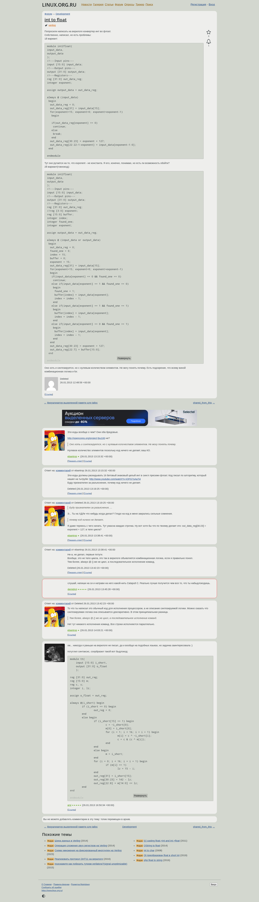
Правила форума (61, 884)
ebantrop (72, 456)
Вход (212, 4)
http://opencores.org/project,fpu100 (86, 438)
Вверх (214, 884)
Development (63, 14)
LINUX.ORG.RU (59, 4)
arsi (69, 805)
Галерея (98, 4)
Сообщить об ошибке (52, 887)
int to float (56, 19)
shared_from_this (202, 402)
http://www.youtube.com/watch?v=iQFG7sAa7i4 (115, 479)
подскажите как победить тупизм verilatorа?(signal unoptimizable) (91, 864)
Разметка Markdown (80, 884)
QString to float (152, 845)
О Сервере (47, 884)
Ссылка (48, 394)
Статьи (109, 4)
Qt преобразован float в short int (162, 855)
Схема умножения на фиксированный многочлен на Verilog (88, 850)
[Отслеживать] (208, 41)
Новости (86, 4)
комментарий (63, 470)
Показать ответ (75, 461)
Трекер (140, 4)
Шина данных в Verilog (67, 840)
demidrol (72, 589)
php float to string (153, 860)
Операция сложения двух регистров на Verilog (81, 845)
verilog (52, 25)
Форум (119, 4)
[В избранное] (208, 32)
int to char (149, 850)
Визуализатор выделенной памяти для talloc (72, 402)
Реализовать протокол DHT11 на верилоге (79, 859)
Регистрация (198, 4)
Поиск (149, 4)
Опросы (129, 4)
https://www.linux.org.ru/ (52, 890)
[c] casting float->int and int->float (162, 840)
